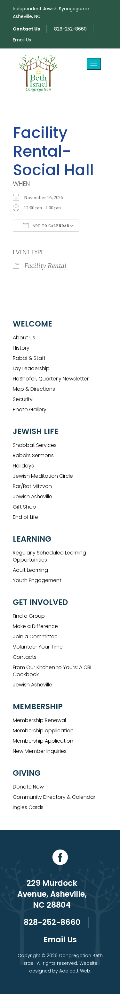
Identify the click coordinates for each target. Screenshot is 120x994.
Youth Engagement (37, 580)
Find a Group (29, 616)
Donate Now (28, 786)
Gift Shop (24, 506)
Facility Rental (45, 266)
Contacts (24, 657)
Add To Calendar (50, 226)
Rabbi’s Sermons (33, 455)
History (21, 348)
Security (23, 399)
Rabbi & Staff (29, 358)
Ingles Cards (28, 807)
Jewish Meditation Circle (43, 476)
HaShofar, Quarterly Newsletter (51, 378)
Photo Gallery (29, 409)
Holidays (23, 465)
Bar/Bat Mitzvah (32, 486)
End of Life (25, 517)
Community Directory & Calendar (54, 797)
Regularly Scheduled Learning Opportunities (49, 556)
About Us (24, 337)
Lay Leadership (31, 368)
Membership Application (43, 741)
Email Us (22, 40)
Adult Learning (30, 570)
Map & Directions (34, 389)
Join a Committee (35, 636)
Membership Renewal (39, 720)
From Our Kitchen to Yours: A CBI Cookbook (52, 671)
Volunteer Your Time (38, 646)
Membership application (43, 730)
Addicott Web (74, 971)
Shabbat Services (35, 445)
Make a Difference (35, 626)
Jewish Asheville (32, 496)
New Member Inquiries (40, 751)
